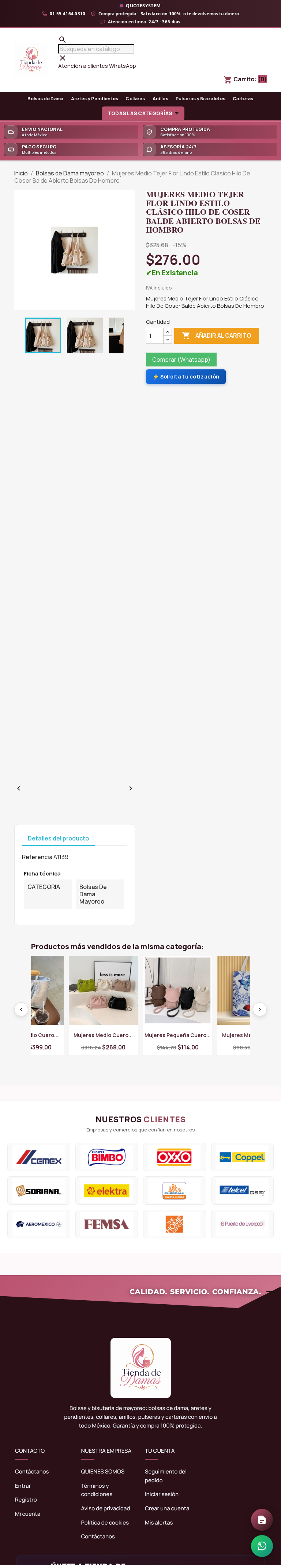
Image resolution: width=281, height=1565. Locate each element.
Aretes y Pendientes (95, 99)
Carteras (243, 99)
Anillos (160, 99)
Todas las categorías (140, 113)
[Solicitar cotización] (262, 1520)
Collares (135, 99)
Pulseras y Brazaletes (200, 99)
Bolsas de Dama (45, 99)
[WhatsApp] (262, 1546)
